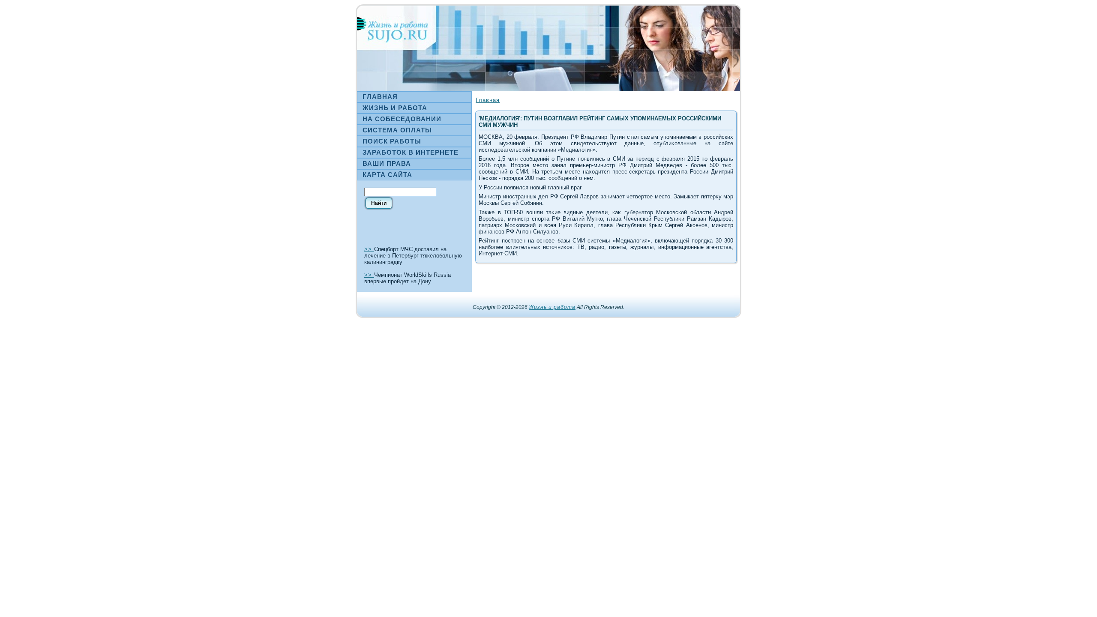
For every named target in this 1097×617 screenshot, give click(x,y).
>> (369, 249)
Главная (488, 100)
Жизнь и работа (552, 307)
